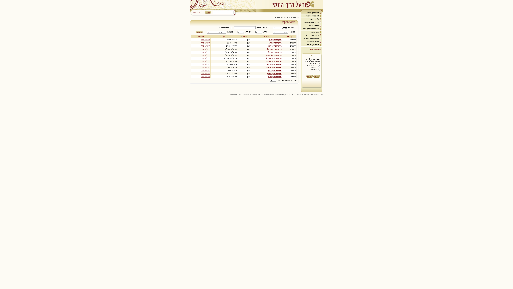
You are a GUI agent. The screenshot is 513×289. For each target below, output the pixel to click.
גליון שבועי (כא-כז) (274, 49)
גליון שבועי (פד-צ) (274, 77)
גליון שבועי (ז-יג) (275, 43)
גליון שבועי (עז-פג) (274, 74)
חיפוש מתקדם (198, 12)
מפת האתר (233, 95)
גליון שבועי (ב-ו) (275, 40)
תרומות (254, 95)
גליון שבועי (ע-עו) (274, 71)
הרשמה (313, 49)
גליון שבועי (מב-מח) (273, 58)
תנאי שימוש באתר (244, 95)
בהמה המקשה (312, 65)
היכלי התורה (205, 40)
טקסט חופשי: (262, 28)
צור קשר (287, 95)
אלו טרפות (313, 63)
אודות (294, 95)
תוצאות (309, 76)
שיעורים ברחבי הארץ (311, 22)
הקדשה (260, 95)
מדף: (265, 32)
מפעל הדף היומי (313, 13)
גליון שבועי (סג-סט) (274, 67)
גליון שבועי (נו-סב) (274, 64)
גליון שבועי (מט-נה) (274, 61)
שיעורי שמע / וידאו (312, 35)
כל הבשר (313, 70)
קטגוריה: (292, 28)
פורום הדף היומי (313, 45)
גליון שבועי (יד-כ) (274, 46)
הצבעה (316, 76)
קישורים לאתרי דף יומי (310, 38)
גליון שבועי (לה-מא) (273, 55)
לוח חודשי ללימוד (312, 16)
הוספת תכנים (279, 95)
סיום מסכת (315, 32)
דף (224, 37)
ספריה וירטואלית (313, 42)
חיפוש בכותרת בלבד (222, 28)
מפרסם (201, 37)
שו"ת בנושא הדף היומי (311, 29)
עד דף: (248, 32)
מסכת (245, 37)
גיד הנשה (313, 67)
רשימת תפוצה (269, 95)
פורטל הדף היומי (292, 17)
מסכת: (292, 32)
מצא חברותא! (314, 25)
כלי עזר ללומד (314, 19)
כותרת (266, 37)
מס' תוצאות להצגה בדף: (286, 80)
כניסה (318, 49)
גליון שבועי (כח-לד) (274, 52)
